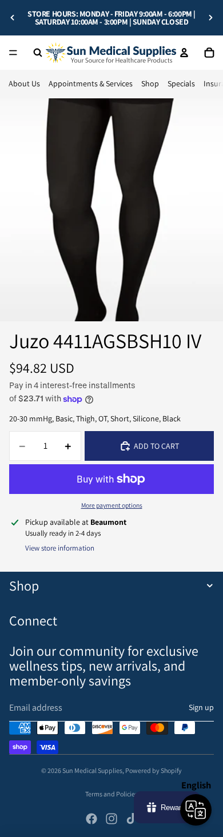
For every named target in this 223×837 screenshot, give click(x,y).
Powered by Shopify (153, 770)
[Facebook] (91, 819)
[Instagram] (111, 819)
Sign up (201, 707)
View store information (59, 548)
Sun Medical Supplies (92, 770)
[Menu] (13, 52)
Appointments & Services (91, 83)
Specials (181, 83)
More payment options (111, 505)
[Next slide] (210, 17)
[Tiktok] (131, 819)
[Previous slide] (12, 17)
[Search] (37, 52)
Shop (150, 83)
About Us (24, 83)
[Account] (184, 52)
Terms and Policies (111, 794)
